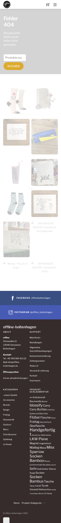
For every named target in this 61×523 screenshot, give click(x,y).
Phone (47, 461)
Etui (46, 413)
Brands (6, 405)
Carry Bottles (38, 409)
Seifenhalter (43, 469)
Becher (45, 401)
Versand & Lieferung (39, 370)
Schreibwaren (9, 434)
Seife (33, 468)
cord (49, 410)
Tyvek (44, 485)
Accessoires (9, 400)
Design (6, 410)
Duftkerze (34, 413)
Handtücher (36, 435)
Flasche (45, 417)
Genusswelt (8, 419)
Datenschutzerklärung (40, 356)
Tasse (32, 486)
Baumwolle (35, 401)
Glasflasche (37, 425)
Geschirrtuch (45, 422)
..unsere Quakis (10, 395)
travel (38, 485)
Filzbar (35, 417)
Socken (40, 472)
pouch (53, 465)
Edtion (41, 413)
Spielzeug (7, 439)
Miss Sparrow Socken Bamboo (42, 454)
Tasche (49, 481)
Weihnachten (45, 489)
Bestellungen (36, 342)
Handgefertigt (42, 432)
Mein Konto (35, 337)
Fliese (53, 418)
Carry (46, 405)
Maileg (34, 447)
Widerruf (34, 366)
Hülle (43, 435)
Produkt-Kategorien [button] (32, 503)
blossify (36, 405)
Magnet (34, 443)
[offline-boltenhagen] (7, 4)
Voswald (34, 489)
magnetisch (45, 443)
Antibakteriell (38, 397)
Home (17, 503)
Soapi (32, 473)
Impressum (35, 380)
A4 (31, 398)
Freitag (6, 414)
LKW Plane (39, 439)
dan (53, 410)
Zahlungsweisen (37, 361)
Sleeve (52, 469)
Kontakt (33, 375)
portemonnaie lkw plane (40, 465)
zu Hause (7, 444)
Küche (48, 435)
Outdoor (7, 424)
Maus (43, 447)
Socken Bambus (37, 479)
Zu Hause (48, 493)
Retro (6, 429)
